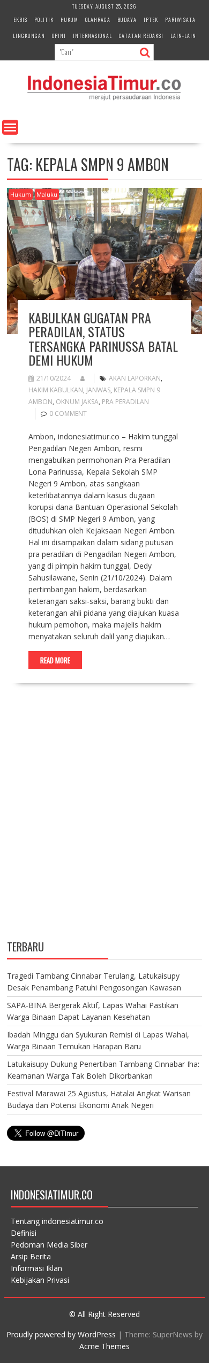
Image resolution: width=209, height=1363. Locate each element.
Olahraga (97, 20)
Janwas (98, 389)
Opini (59, 36)
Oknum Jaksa (77, 401)
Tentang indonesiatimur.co (57, 1221)
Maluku (46, 194)
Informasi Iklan (36, 1268)
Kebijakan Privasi (40, 1280)
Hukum (69, 20)
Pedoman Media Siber (49, 1245)
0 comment (68, 413)
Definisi (23, 1233)
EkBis (20, 20)
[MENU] (10, 127)
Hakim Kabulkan (55, 389)
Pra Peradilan (125, 401)
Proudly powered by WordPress (61, 1334)
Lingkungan (29, 36)
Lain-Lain (183, 36)
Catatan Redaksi (141, 36)
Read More (55, 660)
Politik (44, 20)
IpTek (151, 20)
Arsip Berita (31, 1256)
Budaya (127, 20)
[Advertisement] (104, 821)
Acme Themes (104, 1346)
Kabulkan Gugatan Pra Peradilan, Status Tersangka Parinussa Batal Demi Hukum (103, 338)
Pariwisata (180, 20)
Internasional (92, 36)
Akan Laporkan (135, 378)
